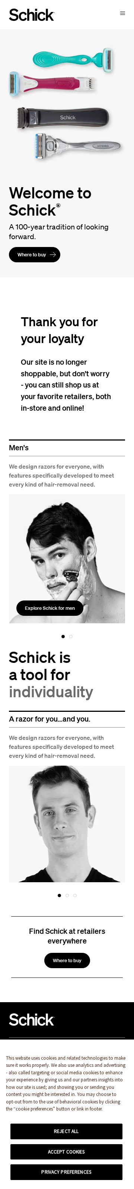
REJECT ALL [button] (66, 1131)
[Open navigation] (122, 13)
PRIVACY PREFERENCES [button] (66, 1172)
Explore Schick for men (50, 608)
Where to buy (31, 254)
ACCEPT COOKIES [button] (66, 1152)
